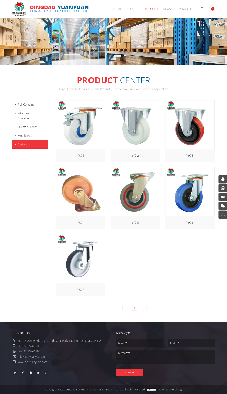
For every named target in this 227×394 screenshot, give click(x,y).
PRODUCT (151, 9)
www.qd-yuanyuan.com (32, 362)
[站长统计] (151, 389)
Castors (22, 144)
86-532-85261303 (29, 346)
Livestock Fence (28, 127)
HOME (117, 9)
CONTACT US (184, 9)
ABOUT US (133, 9)
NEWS (167, 9)
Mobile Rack (25, 135)
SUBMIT (129, 372)
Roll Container (26, 104)
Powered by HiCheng (170, 389)
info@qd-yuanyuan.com (32, 356)
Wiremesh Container (24, 115)
